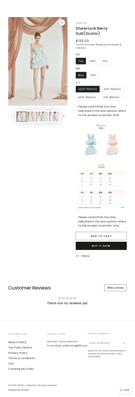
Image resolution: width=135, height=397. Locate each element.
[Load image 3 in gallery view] (43, 117)
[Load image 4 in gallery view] (54, 117)
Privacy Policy (17, 353)
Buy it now (101, 245)
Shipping (101, 44)
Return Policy (17, 342)
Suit (106, 61)
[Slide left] (12, 116)
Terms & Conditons (21, 358)
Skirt (94, 61)
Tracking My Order (21, 369)
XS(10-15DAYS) (87, 89)
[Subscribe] (125, 343)
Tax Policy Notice (20, 347)
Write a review (115, 287)
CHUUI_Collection (26, 385)
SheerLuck (81, 23)
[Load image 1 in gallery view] (22, 117)
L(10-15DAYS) (111, 98)
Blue (82, 76)
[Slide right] (63, 116)
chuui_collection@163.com (71, 345)
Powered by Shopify (18, 390)
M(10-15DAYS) (87, 98)
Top (82, 61)
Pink (94, 76)
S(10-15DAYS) (112, 89)
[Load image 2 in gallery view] (32, 117)
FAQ (11, 363)
